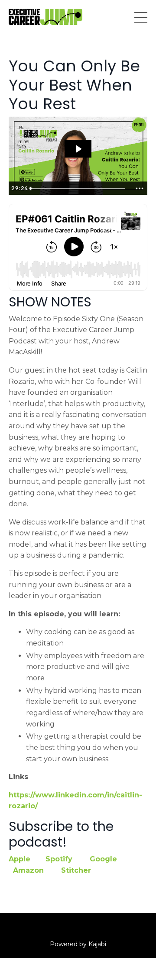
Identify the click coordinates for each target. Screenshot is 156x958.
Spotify (59, 859)
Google (103, 859)
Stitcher (76, 870)
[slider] (78, 188)
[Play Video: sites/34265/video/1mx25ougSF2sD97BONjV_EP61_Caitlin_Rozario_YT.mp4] (78, 149)
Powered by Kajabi (78, 944)
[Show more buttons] (139, 188)
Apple (19, 859)
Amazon (28, 870)
